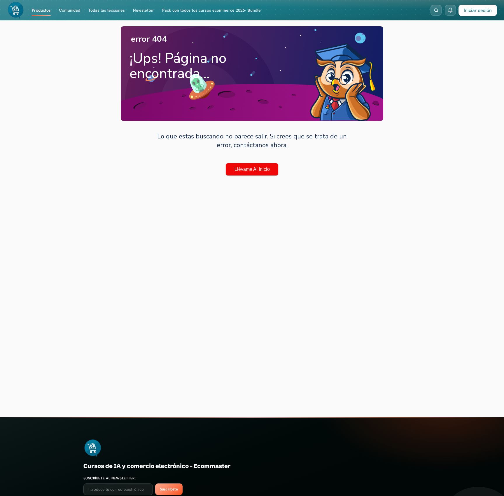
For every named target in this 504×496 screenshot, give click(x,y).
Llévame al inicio (252, 169)
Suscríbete (169, 489)
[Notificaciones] (450, 10)
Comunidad (69, 10)
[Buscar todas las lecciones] (436, 10)
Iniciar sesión (478, 10)
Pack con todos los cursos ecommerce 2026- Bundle (211, 10)
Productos (41, 10)
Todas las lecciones (106, 10)
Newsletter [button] (143, 10)
